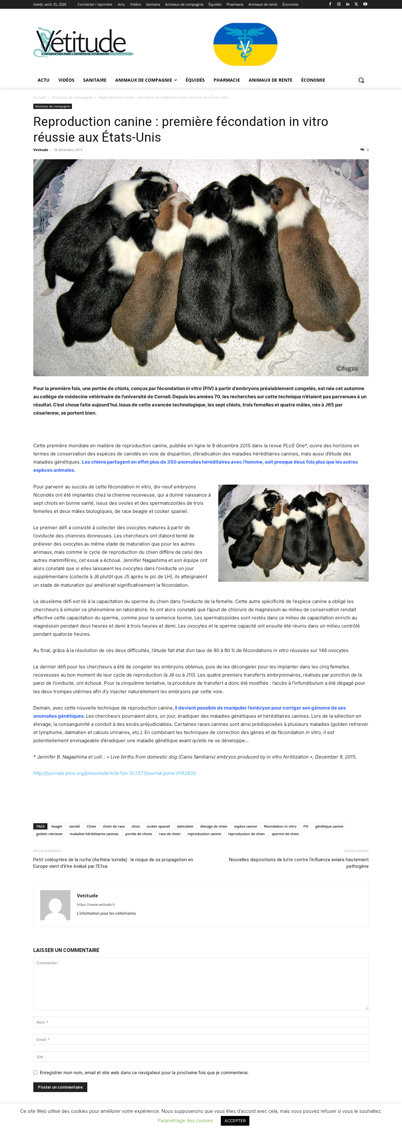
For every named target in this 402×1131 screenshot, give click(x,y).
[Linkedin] (347, 4)
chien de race (114, 826)
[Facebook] (330, 4)
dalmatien (185, 826)
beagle (57, 826)
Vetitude (40, 149)
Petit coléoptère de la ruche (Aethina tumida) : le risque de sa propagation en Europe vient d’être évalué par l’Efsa (113, 863)
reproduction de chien (246, 833)
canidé (74, 826)
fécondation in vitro (280, 826)
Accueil (39, 97)
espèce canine (245, 826)
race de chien (170, 833)
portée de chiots (138, 833)
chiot (136, 826)
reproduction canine (204, 833)
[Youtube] (365, 4)
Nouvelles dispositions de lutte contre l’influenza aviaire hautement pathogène (299, 863)
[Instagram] (339, 4)
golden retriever (49, 833)
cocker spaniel (158, 826)
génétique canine (329, 826)
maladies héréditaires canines (94, 833)
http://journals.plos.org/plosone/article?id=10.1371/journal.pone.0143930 (114, 773)
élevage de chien (213, 826)
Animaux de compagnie (72, 97)
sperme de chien (285, 833)
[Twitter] (356, 4)
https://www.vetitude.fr (96, 904)
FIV (305, 826)
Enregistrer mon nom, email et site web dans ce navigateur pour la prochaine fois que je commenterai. (144, 1072)
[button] (361, 80)
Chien (91, 826)
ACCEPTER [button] (235, 1120)
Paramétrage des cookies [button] (185, 1120)
